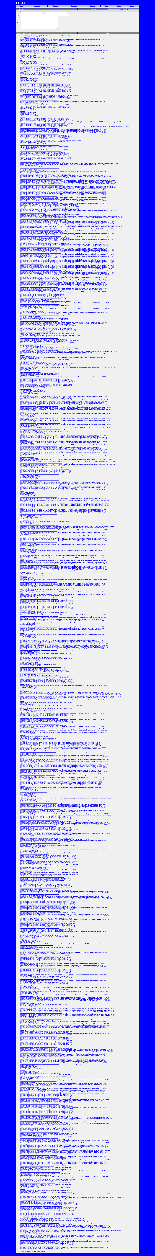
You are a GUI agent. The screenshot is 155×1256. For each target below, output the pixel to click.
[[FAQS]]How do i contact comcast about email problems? (34, 738)
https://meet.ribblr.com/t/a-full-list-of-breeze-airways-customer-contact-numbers (38, 966)
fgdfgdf (22, 1201)
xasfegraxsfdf (23, 848)
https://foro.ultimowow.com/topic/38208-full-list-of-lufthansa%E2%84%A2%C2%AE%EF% (41, 179)
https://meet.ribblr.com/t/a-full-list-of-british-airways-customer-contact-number (38, 963)
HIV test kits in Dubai (25, 895)
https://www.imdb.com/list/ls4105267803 (29, 1181)
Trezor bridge (23, 1174)
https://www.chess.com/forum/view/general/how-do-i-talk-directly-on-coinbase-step (39, 852)
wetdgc (22, 690)
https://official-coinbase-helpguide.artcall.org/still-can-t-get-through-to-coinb (37, 359)
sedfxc (22, 426)
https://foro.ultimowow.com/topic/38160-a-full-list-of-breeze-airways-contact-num (39, 188)
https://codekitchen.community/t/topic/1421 (30, 84)
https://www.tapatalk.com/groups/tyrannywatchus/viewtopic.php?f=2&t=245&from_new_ (40, 249)
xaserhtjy (22, 494)
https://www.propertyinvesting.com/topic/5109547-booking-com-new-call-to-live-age (39, 168)
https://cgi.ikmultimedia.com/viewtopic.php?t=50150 (32, 208)
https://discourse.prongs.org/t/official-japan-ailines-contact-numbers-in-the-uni (38, 935)
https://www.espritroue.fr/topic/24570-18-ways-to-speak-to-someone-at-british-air (39, 560)
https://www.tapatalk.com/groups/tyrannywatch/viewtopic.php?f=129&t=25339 (38, 341)
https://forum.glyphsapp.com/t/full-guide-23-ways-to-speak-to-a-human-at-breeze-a (39, 915)
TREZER (22, 516)
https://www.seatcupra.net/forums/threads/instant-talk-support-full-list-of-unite (38, 679)
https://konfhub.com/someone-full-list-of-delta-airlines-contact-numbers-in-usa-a (38, 431)
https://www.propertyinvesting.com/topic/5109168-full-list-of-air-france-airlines (38, 215)
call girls (25, 636)
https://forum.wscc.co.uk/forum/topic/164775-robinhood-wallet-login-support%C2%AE (40, 1227)
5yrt (21, 704)
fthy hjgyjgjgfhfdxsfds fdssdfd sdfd (28, 857)
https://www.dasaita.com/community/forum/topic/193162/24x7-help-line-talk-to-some (40, 866)
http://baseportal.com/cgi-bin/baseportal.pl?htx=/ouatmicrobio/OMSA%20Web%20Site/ (40, 298)
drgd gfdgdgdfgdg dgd (25, 387)
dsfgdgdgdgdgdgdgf (25, 37)
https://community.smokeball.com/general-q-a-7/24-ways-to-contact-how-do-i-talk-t (39, 987)
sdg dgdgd (22, 962)
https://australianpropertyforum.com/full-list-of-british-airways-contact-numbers (38, 353)
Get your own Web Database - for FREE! (77, 1254)
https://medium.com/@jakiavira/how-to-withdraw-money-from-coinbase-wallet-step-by (40, 485)
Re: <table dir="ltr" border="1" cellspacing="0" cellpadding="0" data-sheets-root (41, 66)
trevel (21, 1058)
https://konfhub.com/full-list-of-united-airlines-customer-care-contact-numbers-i (38, 563)
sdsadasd (22, 108)
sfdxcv (22, 551)
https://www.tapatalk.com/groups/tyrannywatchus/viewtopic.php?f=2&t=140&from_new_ (40, 272)
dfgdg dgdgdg (23, 665)
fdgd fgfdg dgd (23, 481)
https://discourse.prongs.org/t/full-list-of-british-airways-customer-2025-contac (38, 1054)
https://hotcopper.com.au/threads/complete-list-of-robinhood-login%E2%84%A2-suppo (40, 268)
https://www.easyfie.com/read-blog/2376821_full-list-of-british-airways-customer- (39, 406)
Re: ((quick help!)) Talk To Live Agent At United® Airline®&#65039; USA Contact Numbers (44, 349)
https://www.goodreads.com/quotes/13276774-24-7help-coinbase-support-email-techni (40, 1119)
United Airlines (23, 430)
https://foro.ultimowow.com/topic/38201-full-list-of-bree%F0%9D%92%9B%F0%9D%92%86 (41, 186)
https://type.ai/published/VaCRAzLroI (29, 739)
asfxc (21, 508)
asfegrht (22, 844)
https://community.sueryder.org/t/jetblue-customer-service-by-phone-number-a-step (39, 1027)
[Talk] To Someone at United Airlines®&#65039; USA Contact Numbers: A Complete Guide (41, 936)
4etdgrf (22, 561)
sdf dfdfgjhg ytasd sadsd (26, 881)
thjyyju (21, 993)
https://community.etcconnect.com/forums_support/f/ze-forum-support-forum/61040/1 (40, 1117)
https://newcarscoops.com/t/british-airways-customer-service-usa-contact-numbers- (39, 1226)
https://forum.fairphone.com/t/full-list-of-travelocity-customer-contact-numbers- (38, 1056)
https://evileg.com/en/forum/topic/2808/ (29, 1085)
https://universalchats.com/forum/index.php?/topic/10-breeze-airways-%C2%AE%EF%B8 (41, 1202)
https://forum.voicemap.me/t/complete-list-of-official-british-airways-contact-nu (38, 532)
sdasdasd (22, 46)
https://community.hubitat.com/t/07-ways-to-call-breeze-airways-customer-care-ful (39, 1225)
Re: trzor (25, 160)
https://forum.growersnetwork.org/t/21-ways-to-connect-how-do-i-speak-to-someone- (39, 1242)
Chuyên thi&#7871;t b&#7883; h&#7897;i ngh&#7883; (32, 350)
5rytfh (21, 593)
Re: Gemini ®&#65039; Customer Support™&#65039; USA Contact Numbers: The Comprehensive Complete (48, 1221)
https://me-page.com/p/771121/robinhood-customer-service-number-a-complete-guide (40, 843)
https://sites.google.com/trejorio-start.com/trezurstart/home (34, 657)
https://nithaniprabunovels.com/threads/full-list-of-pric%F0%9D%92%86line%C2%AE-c (40, 667)
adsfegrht (22, 735)
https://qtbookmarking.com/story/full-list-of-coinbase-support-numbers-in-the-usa (39, 312)
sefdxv (22, 559)
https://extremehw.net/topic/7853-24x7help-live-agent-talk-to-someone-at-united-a (39, 327)
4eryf (21, 733)
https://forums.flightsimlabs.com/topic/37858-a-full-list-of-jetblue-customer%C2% (39, 732)
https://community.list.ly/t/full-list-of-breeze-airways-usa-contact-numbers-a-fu (38, 777)
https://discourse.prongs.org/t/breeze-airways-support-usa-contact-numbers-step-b (39, 1026)
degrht (21, 656)
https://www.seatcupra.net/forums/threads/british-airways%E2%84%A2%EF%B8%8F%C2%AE (42, 693)
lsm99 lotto (23, 674)
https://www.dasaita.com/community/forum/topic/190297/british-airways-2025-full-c (39, 952)
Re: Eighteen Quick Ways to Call (30, 1219)
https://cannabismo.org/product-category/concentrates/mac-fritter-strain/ (37, 1231)
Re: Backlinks (26, 307)
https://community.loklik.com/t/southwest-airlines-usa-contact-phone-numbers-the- (39, 1101)
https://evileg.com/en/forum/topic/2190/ (29, 1087)
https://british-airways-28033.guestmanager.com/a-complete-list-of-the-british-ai (38, 444)
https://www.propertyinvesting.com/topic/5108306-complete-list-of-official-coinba (39, 291)
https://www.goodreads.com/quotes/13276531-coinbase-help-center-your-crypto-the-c (40, 1127)
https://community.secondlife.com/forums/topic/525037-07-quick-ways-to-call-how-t (39, 1223)
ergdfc (21, 522)
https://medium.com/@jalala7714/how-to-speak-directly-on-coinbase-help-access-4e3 (40, 798)
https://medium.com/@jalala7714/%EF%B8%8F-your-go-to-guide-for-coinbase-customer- (41, 526)
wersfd (21, 492)
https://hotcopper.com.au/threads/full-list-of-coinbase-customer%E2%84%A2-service (40, 247)
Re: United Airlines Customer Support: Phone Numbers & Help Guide (39, 1238)
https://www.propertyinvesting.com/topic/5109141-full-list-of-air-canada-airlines (38, 220)
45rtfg (21, 580)
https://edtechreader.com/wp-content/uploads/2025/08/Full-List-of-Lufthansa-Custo (39, 242)
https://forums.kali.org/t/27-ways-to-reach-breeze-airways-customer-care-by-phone (39, 814)
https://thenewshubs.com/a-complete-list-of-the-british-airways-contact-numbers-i (39, 756)
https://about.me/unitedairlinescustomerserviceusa (32, 296)
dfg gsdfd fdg (23, 981)
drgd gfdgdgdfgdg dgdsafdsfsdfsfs (28, 386)
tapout (21, 369)
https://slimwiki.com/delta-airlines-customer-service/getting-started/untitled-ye (38, 1195)
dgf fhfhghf (22, 932)
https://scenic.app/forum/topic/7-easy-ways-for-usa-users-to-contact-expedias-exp (39, 1229)
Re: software (26, 166)
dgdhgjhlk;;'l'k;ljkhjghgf (25, 1089)
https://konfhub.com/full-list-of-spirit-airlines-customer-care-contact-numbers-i (38, 448)
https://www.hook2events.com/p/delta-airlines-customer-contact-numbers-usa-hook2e (40, 1172)
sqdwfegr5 (22, 799)
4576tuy (22, 633)
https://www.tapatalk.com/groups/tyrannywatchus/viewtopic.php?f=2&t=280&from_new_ (40, 239)
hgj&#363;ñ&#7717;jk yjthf (26, 868)
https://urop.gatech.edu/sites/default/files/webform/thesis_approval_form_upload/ (39, 1130)
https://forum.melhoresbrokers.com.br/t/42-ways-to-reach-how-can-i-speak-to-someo (40, 1150)
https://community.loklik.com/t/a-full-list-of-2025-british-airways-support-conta (38, 1092)
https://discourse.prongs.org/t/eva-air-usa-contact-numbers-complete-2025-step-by (39, 890)
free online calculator (25, 801)
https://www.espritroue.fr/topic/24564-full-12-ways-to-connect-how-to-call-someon (39, 566)
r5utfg (21, 631)
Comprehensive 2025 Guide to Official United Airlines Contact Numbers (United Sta (39, 364)
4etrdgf (22, 687)
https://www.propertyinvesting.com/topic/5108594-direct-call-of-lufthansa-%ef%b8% (39, 274)
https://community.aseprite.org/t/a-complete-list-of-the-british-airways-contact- (38, 620)
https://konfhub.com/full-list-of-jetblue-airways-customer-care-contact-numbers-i (38, 531)
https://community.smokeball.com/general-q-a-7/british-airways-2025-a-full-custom (39, 997)
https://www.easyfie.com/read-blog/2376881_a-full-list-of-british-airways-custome (39, 403)
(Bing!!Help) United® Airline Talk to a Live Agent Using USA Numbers (36, 339)
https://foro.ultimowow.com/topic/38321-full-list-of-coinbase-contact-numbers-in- (38, 175)
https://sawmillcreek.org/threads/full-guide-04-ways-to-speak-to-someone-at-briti (38, 482)
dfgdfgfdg (22, 375)
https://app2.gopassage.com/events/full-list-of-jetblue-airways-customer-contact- (39, 376)
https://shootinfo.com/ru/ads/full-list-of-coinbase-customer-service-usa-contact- (38, 282)
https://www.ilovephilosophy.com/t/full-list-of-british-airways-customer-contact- (38, 582)
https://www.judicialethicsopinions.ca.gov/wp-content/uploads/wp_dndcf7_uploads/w (39, 658)
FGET (21, 837)
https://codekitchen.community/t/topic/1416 (30, 90)
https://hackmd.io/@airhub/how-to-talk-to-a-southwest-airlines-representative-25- (39, 595)
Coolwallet (22, 1009)
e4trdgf (22, 519)
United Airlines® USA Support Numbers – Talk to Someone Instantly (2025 (37, 884)
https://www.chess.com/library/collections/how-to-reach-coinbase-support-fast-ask (39, 1124)
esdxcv (22, 701)
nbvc (21, 1065)
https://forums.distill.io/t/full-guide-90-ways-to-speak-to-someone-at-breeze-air (38, 640)
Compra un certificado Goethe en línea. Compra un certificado (34, 1198)
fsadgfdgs (22, 758)
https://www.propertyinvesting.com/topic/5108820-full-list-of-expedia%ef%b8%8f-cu (39, 238)
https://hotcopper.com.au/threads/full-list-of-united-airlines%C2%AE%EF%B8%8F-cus (40, 271)
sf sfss (22, 686)
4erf (21, 520)
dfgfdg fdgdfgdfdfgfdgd (25, 750)
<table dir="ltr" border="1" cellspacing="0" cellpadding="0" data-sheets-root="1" (38, 35)
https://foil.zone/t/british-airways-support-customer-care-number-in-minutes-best (38, 1084)
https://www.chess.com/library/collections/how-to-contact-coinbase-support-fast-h (39, 1116)
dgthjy (21, 651)
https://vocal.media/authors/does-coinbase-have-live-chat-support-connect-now (38, 1173)
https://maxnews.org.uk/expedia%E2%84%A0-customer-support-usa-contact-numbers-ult (41, 488)
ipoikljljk (22, 1082)
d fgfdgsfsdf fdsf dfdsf (25, 389)
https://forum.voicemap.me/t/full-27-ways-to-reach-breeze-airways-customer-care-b (39, 529)
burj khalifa (23, 1003)
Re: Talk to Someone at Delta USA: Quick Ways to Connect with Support (40, 977)
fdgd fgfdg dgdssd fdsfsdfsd (27, 434)
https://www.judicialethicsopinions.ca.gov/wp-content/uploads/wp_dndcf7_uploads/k (39, 653)
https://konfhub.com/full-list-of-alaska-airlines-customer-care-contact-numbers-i (38, 571)
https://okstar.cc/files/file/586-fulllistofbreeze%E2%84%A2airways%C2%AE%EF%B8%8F (41, 367)
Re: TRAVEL (26, 311)
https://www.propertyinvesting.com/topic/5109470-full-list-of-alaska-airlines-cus (38, 177)
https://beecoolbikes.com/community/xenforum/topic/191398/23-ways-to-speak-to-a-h (40, 922)
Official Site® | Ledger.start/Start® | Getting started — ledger (34, 537)
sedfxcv (22, 545)
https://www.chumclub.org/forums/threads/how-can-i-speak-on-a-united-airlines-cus (39, 162)
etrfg (21, 942)
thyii (21, 797)
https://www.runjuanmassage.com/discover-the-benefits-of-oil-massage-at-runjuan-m (40, 1133)
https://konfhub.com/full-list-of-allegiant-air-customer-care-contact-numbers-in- (38, 521)
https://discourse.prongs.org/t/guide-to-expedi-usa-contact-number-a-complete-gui (39, 953)
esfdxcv (22, 553)
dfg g (21, 1078)
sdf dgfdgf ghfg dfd (24, 684)
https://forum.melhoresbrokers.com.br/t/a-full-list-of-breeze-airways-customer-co (39, 1138)
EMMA (22, 788)
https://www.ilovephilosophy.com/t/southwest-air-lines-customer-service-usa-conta (39, 579)
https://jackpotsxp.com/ (25, 846)
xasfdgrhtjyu (23, 477)
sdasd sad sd (23, 54)
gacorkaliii (22, 1215)
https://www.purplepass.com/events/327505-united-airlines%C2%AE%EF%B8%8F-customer (42, 1192)
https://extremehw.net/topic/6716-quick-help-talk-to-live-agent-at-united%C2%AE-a (39, 342)
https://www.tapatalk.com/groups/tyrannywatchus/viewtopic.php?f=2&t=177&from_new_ (40, 265)
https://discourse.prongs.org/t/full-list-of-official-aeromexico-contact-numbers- (38, 956)
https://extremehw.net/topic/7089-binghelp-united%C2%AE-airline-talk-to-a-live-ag (39, 336)
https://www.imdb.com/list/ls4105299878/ (30, 1175)
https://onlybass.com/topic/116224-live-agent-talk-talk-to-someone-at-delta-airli (38, 344)
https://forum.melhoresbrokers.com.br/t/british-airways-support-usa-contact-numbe (39, 1140)
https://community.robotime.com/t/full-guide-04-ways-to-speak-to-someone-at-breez (39, 498)
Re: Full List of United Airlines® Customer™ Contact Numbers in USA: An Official (42, 329)
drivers (22, 534)
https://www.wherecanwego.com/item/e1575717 (31, 664)
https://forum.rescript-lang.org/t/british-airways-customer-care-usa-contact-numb (39, 730)
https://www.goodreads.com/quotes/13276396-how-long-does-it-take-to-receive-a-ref (39, 1136)
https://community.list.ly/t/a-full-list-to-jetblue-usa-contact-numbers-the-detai (38, 782)
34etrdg (22, 578)
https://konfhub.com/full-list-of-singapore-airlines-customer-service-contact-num (38, 455)
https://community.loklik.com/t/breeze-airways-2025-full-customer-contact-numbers (39, 1098)
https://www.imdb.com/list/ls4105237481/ (30, 1185)
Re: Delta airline (26, 170)
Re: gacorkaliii (26, 1217)
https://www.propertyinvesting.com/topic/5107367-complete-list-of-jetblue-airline (38, 319)
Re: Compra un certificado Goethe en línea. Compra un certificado (38, 1200)
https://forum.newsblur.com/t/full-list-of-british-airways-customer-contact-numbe (38, 810)
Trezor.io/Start (23, 390)
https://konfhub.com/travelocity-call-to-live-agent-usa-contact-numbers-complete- (39, 525)
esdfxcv (22, 549)
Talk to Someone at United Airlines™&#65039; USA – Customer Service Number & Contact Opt (42, 335)
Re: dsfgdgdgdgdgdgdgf (28, 38)
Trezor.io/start (23, 173)
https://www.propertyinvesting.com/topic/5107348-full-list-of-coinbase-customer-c (39, 322)
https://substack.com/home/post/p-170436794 (31, 120)
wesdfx (22, 421)
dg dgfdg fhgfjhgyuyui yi (26, 871)
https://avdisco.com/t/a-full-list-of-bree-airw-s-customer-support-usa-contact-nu (38, 52)
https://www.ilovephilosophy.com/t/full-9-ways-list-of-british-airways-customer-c (38, 646)
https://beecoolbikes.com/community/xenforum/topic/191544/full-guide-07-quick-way (40, 907)
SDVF (21, 793)
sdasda (22, 113)
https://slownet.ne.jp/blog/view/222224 (29, 67)
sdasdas (22, 81)
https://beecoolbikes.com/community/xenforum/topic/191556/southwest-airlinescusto (40, 901)
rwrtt (21, 1135)
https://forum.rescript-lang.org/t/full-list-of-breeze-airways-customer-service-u (38, 713)
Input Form (43, 1251)
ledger (21, 546)
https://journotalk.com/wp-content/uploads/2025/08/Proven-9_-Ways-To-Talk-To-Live (39, 325)
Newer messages (36, 1251)
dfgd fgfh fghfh (23, 741)
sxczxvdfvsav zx (27, 346)
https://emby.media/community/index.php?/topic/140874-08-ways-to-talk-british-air (39, 1064)
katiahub (22, 635)
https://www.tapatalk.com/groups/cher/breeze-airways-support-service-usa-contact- (39, 891)
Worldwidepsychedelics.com (27, 362)
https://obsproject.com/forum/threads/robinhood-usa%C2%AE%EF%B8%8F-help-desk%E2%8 (42, 1230)
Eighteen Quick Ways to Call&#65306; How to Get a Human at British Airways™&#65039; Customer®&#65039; (46, 1218)
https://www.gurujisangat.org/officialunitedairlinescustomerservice (35, 278)
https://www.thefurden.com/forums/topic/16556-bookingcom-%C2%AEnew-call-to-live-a (40, 151)
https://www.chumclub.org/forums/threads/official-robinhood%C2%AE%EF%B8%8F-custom (41, 163)
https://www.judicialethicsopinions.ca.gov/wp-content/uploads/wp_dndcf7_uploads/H (39, 680)
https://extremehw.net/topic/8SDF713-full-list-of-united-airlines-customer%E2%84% (39, 313)
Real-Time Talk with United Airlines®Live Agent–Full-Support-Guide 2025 (37, 669)
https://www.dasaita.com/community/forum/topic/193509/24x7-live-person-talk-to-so (39, 858)
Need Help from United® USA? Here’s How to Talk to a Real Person (36, 468)
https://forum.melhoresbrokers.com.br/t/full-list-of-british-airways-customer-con (38, 1151)
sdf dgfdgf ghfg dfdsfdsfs (26, 668)
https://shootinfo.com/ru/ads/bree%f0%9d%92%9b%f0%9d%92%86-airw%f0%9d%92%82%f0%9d (43, 216)
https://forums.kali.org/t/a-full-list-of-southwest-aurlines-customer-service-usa (38, 816)
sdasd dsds (23, 109)
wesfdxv (22, 574)
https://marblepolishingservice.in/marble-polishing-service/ (33, 834)
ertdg (21, 415)
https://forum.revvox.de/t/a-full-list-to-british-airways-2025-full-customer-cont (38, 943)
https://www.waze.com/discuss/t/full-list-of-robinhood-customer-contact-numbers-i (39, 838)
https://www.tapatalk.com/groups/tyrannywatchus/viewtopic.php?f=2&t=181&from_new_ (40, 259)
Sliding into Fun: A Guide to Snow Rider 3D (30, 372)
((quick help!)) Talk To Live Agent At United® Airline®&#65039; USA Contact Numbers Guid (41, 347)
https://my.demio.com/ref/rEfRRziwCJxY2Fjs (30, 255)
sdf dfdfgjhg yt (23, 883)
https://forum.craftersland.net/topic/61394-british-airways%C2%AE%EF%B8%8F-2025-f (40, 1019)
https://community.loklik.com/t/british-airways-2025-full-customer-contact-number (39, 1115)
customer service (24, 227)
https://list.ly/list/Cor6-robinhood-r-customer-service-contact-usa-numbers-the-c (38, 849)
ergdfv (21, 712)
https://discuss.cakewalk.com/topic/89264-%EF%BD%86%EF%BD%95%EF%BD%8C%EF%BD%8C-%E (45, 126)
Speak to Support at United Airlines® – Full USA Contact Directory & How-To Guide (39, 397)
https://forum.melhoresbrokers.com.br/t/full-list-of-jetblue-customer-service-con (38, 1094)
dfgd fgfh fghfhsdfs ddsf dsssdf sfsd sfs (29, 710)
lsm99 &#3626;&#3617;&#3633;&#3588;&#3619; (31, 675)
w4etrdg (22, 596)
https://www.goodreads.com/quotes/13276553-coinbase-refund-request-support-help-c (40, 1129)
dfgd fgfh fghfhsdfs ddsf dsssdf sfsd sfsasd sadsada (32, 698)
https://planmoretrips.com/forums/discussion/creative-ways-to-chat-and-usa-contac (39, 855)
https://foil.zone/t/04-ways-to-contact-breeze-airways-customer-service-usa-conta (39, 1083)
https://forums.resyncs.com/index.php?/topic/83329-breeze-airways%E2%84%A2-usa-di (41, 1208)
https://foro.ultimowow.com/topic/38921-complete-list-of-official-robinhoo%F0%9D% (39, 145)
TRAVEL (22, 310)
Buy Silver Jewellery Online (26, 996)
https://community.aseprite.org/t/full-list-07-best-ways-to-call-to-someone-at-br (38, 619)
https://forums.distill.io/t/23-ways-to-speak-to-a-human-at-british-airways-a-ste (38, 641)
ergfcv (21, 499)
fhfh (21, 794)
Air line (22, 147)
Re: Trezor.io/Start (27, 391)
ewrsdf (21, 410)
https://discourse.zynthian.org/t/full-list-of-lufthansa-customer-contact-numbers (38, 101)
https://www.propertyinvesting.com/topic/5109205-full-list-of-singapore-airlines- (38, 198)
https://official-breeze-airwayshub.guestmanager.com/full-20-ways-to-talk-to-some (39, 436)
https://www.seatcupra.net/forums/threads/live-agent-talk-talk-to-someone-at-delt (39, 682)
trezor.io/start (23, 142)
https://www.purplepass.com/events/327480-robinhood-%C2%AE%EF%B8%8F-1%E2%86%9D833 (43, 1197)
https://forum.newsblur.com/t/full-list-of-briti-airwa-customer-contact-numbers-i (38, 804)
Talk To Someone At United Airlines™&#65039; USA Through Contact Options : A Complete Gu (42, 340)
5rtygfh (22, 948)
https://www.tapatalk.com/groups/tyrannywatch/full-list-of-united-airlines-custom (38, 330)
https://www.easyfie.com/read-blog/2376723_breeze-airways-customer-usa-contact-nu (40, 407)
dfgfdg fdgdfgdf (23, 776)
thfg (21, 577)
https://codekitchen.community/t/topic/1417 (30, 88)
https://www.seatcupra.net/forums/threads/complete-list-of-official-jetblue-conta (38, 699)
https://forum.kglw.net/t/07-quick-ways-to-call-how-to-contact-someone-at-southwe (39, 714)
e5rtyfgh (22, 940)
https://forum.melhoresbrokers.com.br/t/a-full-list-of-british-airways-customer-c (38, 1170)
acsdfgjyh (22, 476)
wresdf (21, 419)
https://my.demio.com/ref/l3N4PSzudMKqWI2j (31, 293)
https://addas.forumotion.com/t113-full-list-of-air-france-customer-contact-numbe (39, 164)
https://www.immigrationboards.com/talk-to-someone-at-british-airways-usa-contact (39, 823)
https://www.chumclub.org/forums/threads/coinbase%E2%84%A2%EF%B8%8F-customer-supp (42, 122)
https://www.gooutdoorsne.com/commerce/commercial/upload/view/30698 (37, 840)
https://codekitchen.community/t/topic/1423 (30, 73)
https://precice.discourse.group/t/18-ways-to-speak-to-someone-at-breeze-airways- (39, 755)
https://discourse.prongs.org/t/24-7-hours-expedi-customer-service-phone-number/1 (39, 947)
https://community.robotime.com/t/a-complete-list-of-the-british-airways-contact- (38, 509)
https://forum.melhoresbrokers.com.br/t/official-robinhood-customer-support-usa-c (39, 1187)
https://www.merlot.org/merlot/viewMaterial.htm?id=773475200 (34, 1073)
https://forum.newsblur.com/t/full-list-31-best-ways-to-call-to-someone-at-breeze (38, 803)
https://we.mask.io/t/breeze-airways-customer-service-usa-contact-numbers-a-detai (39, 1079)
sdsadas (22, 114)
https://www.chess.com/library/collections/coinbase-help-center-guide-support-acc (39, 1139)
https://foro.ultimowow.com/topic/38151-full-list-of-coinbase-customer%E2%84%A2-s (40, 176)
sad (21, 60)
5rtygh (21, 707)
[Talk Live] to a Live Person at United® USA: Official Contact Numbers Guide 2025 (39, 480)
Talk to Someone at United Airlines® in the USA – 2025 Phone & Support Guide (39, 917)
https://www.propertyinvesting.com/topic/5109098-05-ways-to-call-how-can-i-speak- (39, 237)
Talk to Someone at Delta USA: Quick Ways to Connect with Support (36, 976)
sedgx (21, 703)
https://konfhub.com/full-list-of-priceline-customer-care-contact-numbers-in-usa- (38, 497)
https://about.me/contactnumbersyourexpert (30, 301)
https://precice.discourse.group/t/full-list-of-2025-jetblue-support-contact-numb (38, 765)
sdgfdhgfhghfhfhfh (24, 334)
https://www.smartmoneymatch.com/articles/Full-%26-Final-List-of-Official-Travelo (39, 878)
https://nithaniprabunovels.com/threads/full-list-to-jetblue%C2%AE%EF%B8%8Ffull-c (40, 809)
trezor (21, 652)
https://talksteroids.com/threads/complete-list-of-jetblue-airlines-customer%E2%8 (39, 321)
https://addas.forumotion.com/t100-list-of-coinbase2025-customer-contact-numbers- (39, 171)
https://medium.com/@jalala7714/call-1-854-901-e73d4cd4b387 (35, 839)
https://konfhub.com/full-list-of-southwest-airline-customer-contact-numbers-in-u (38, 514)
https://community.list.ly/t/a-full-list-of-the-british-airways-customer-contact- (37, 770)
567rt (21, 602)
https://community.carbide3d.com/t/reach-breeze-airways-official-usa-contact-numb (39, 1210)
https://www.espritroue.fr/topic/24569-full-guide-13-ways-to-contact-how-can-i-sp (38, 557)
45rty (21, 625)
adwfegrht (22, 975)
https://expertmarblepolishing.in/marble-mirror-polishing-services (35, 829)
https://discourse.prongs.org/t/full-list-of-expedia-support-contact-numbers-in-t (38, 951)
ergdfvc (22, 716)
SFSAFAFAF (23, 611)
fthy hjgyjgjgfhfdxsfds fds (26, 860)
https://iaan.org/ (24, 659)
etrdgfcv (22, 749)
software (22, 165)
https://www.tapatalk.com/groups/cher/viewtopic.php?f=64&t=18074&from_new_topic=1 (40, 864)
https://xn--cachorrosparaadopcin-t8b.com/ (30, 299)
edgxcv (22, 543)
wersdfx (22, 502)
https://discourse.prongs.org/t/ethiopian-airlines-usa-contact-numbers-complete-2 (39, 885)
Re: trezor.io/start (27, 143)
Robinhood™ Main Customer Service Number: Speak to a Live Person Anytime (38, 862)
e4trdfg (22, 586)
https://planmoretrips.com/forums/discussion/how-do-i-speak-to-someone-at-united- (39, 856)
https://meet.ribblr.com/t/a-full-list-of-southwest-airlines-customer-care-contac (38, 957)
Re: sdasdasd (26, 62)
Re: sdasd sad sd (27, 57)
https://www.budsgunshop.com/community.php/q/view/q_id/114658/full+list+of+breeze (40, 1049)
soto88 (22, 392)
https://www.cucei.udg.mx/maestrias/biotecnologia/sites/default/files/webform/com (39, 384)
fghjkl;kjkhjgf (23, 1168)
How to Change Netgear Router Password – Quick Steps (33, 792)
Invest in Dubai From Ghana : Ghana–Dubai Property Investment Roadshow (38, 589)
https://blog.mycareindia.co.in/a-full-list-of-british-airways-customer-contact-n (38, 748)
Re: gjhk (25, 1234)
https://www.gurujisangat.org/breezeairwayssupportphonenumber (35, 352)
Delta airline (23, 169)
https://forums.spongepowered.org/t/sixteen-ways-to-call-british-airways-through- (39, 685)
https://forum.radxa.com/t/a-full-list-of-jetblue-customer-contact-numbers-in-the (38, 1055)
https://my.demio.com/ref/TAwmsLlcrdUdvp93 (31, 264)
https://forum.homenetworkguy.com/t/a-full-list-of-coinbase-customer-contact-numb (39, 378)
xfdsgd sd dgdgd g (24, 395)
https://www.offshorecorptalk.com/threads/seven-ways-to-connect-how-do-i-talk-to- (39, 1240)
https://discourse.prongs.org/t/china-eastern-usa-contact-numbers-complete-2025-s (39, 979)
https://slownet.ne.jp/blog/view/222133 (29, 232)
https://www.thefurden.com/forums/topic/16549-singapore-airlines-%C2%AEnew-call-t (40, 154)
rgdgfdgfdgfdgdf (24, 92)
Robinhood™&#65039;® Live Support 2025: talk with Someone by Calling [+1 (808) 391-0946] (42, 877)
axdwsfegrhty (23, 949)
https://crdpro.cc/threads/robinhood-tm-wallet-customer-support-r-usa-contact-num (39, 1157)
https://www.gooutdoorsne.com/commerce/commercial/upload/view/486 (37, 1166)
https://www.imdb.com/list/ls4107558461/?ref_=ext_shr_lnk (34, 854)
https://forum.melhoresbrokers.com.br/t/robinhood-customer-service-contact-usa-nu (39, 1193)
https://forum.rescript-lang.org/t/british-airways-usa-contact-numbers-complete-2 (39, 718)
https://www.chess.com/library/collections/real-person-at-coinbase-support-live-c (39, 1122)
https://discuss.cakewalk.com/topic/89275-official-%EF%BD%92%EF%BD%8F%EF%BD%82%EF (43, 95)
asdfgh (22, 778)
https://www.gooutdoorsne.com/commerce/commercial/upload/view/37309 (37, 787)
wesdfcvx (22, 548)
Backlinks (22, 306)
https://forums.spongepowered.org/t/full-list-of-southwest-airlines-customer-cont (38, 747)
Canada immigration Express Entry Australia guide (34, 705)
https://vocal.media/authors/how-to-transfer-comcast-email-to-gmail (36, 528)
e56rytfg (22, 939)
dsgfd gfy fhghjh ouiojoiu (26, 867)
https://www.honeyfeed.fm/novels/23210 (29, 1248)
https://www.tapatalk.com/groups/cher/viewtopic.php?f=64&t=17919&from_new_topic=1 (40, 872)
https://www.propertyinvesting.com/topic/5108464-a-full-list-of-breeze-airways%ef (39, 279)
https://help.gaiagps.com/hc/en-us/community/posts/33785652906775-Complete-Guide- (40, 1134)
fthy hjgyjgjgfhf (23, 863)
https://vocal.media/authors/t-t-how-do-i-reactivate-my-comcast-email (36, 945)
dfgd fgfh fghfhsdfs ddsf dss (27, 736)
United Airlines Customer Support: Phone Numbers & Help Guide (35, 1237)
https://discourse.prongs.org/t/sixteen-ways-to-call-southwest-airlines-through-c (38, 1028)
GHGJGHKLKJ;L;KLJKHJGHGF (28, 1020)
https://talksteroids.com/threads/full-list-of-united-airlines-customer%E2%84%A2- (39, 243)
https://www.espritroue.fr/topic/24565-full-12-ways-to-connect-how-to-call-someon (39, 562)
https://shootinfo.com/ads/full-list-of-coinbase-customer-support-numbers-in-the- (39, 318)
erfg (21, 523)
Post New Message (123, 9)
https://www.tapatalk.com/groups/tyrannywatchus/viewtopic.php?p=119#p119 (38, 289)
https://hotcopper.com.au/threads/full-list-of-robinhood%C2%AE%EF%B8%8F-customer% (41, 234)
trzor (21, 159)
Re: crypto (25, 103)
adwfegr (22, 954)
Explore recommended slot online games (32, 94)
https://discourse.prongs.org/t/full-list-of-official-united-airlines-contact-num (37, 1004)
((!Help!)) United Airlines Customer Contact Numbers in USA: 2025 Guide (37, 332)
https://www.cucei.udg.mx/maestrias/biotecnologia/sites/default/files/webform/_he (39, 470)
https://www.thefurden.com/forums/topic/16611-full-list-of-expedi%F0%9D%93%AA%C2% (41, 69)
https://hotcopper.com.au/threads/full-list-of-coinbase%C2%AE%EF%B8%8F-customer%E (41, 210)
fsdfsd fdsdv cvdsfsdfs (25, 920)
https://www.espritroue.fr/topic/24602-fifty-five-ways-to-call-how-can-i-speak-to (38, 555)
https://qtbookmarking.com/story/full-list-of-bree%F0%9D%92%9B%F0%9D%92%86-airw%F (42, 351)
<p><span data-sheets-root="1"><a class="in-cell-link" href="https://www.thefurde (39, 50)
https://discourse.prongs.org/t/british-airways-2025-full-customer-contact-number (39, 1061)
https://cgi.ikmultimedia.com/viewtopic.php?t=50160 (32, 204)
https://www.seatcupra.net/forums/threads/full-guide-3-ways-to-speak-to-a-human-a (39, 692)
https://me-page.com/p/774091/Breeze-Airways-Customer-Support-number (37, 742)
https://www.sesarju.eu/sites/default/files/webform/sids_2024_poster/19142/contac (39, 1128)
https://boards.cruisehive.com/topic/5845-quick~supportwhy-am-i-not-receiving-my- (42, 1141)
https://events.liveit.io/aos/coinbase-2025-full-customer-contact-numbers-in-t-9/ (38, 760)
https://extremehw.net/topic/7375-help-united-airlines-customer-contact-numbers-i (39, 333)
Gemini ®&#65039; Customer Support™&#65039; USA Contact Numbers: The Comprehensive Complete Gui (45, 1220)
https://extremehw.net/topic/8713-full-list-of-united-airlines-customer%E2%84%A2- (39, 315)
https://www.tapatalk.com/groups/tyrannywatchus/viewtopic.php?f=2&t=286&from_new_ (40, 221)
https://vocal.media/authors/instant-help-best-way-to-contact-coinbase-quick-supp (39, 1076)
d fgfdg (22, 393)
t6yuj (21, 630)
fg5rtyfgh (22, 937)
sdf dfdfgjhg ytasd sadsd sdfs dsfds (28, 875)
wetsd (21, 414)
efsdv (21, 493)
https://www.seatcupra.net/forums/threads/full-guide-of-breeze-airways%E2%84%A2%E (40, 697)
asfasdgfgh (23, 1030)
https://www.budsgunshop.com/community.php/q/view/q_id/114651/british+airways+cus (40, 1053)
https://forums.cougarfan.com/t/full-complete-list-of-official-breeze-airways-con (38, 357)
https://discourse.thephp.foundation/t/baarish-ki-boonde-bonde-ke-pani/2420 (38, 366)
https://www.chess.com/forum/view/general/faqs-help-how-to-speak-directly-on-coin (39, 841)
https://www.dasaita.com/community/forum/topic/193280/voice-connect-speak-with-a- (40, 861)
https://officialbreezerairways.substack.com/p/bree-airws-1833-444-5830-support (39, 129)
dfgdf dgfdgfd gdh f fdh (25, 345)
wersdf (21, 417)
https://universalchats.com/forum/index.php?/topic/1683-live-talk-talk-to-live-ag (38, 1081)
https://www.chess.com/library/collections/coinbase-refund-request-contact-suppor (39, 1132)
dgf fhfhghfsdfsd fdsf (25, 913)
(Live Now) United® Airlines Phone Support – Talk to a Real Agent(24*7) (37, 676)
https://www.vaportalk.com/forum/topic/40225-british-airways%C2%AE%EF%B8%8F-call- (41, 459)
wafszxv (22, 506)
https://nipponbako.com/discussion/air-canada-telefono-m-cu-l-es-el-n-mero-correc (39, 702)
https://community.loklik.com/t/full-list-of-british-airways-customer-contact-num (38, 1088)
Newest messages (25, 1251)
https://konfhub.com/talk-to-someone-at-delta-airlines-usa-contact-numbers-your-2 (39, 396)
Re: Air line (25, 148)
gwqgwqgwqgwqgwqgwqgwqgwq (27, 373)
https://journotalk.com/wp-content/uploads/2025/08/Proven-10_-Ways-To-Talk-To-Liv (39, 324)
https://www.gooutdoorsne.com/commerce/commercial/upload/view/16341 (37, 934)
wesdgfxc (22, 946)
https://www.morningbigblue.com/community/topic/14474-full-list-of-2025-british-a (39, 1176)
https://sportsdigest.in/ (25, 610)
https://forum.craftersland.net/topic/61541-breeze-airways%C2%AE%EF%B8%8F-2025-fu (41, 1008)
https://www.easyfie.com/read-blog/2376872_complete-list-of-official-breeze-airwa (39, 401)
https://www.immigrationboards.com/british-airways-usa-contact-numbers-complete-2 (40, 815)
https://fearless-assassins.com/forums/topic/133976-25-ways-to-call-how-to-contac (39, 1235)
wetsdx (22, 572)
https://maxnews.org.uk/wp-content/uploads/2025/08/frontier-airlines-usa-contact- (39, 465)
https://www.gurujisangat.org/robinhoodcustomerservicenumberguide (36, 294)
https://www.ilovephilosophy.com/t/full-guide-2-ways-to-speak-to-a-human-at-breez (39, 644)
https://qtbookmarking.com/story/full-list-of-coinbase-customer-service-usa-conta (39, 323)
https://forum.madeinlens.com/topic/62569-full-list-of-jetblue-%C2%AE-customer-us (39, 999)
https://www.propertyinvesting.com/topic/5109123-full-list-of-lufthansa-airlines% (38, 231)
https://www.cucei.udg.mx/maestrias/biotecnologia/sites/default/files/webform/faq (39, 472)
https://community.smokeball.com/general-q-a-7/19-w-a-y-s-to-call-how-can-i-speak (39, 1021)
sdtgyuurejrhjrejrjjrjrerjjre (25, 374)
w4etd (21, 618)
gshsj (21, 356)
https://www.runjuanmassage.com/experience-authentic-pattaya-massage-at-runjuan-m (40, 1179)
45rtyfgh (22, 731)
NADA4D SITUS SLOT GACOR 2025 (29, 361)
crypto (21, 102)
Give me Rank (23, 812)
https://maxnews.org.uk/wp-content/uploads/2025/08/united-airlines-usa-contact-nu (39, 474)
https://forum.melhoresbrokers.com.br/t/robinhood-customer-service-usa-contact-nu (39, 1190)
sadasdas (22, 112)
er (20, 709)
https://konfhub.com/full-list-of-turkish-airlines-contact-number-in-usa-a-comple (38, 550)
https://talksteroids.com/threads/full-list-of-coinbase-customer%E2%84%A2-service (39, 302)
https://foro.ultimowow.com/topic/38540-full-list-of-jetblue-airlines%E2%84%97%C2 (39, 153)
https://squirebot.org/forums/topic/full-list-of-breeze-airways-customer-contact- (38, 39)
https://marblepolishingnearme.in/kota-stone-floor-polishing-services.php (37, 811)
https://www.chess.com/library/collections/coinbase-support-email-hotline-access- (39, 1126)
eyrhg (21, 624)
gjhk (21, 1232)
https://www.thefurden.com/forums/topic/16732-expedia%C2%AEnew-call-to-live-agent (40, 72)
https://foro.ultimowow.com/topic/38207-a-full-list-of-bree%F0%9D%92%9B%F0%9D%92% (41, 181)
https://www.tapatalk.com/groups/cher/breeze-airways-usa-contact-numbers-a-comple (40, 897)
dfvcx (21, 556)
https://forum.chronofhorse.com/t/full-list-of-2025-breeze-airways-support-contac (39, 614)
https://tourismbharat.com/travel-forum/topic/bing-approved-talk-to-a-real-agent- (38, 363)
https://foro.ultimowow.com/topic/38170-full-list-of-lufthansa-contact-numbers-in (38, 190)
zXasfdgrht (23, 654)
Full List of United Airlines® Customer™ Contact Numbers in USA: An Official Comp (40, 328)
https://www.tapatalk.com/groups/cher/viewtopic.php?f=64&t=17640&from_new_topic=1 (40, 874)
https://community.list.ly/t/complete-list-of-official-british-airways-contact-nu (37, 781)
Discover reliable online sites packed (31, 47)
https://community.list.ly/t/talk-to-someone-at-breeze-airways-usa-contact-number (39, 767)
